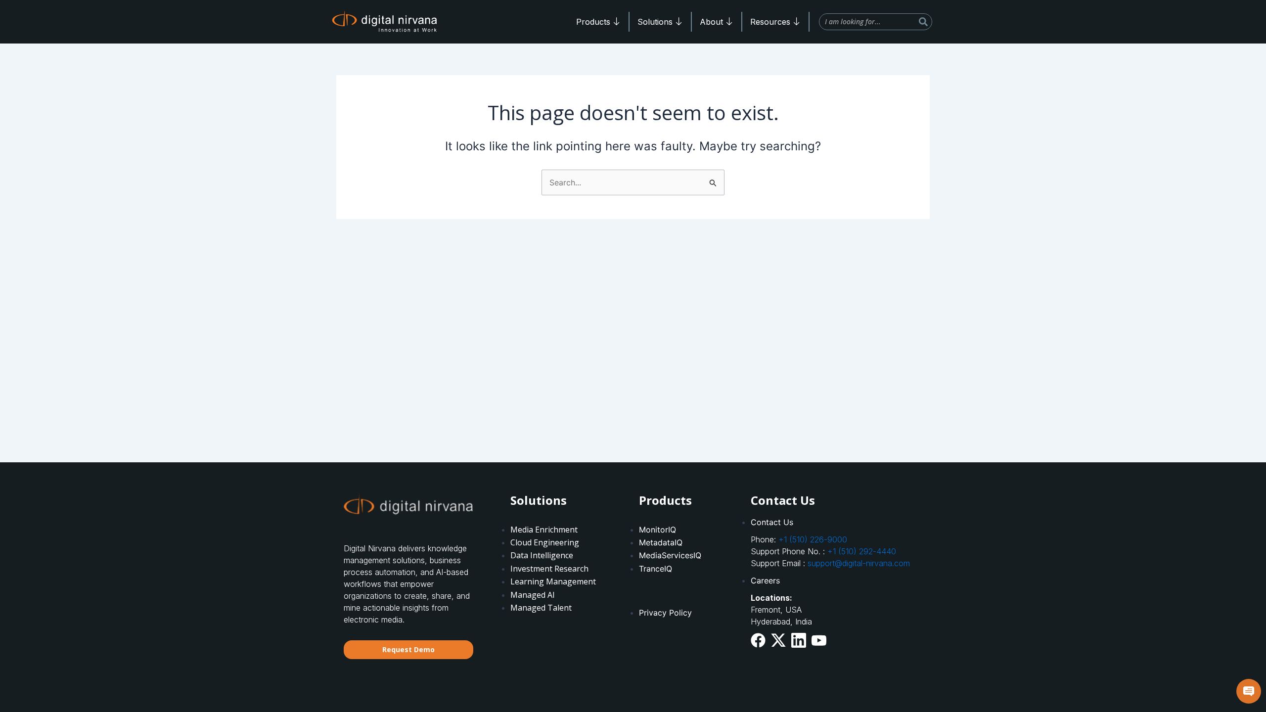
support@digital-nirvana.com (859, 563)
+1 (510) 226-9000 (812, 539)
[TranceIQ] (684, 549)
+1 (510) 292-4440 (861, 551)
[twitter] (778, 639)
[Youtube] (819, 639)
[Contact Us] (836, 522)
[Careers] (836, 580)
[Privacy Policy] (684, 597)
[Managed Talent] (556, 569)
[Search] (923, 22)
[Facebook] (758, 640)
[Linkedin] (798, 640)
